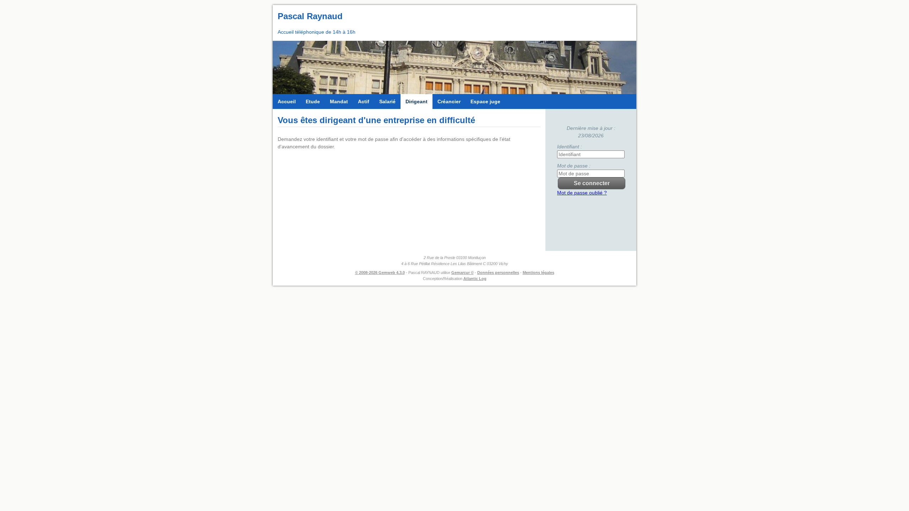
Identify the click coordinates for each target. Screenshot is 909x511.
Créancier (449, 101)
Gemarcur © (462, 272)
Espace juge (485, 101)
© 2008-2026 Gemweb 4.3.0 (380, 272)
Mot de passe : (573, 166)
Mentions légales (538, 272)
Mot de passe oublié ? (582, 193)
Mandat (339, 101)
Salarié (387, 101)
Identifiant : (569, 146)
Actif (363, 101)
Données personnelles (498, 272)
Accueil (287, 101)
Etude (313, 101)
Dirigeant (416, 101)
